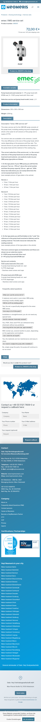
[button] (38, 8)
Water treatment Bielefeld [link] (9, 570)
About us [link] (4, 502)
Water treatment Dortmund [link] (10, 590)
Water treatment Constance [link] (10, 632)
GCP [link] (2, 520)
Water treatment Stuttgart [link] (9, 653)
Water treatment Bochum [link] (9, 573)
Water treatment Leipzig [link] (9, 635)
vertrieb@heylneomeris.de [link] (15, 469)
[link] (20, 363)
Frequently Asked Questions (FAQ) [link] (12, 505)
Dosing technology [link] (15, 15)
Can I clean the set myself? (11, 335)
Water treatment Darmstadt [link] (10, 587)
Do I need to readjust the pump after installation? (17, 344)
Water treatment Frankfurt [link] (9, 608)
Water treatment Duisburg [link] (9, 596)
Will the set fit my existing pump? (13, 303)
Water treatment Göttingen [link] (10, 611)
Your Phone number (8, 421)
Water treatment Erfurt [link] (8, 602)
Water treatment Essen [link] (8, 605)
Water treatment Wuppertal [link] (10, 659)
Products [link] (4, 15)
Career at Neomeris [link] (7, 511)
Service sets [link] (27, 15)
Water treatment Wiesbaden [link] (10, 656)
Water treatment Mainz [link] (8, 641)
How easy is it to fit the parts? (12, 311)
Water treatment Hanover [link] (9, 620)
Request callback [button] (31, 440)
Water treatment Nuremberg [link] (10, 650)
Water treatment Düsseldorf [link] (10, 599)
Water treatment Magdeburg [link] (10, 638)
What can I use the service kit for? (13, 295)
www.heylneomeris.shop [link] (14, 476)
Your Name (25, 412)
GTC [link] (2, 517)
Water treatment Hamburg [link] (9, 617)
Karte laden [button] (21, 693)
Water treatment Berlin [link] (8, 567)
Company (5, 412)
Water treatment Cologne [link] (9, 629)
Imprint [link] (3, 526)
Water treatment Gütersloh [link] (10, 614)
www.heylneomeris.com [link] (16, 474)
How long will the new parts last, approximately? (17, 327)
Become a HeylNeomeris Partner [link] (12, 514)
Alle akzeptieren (28, 719)
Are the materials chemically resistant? (14, 319)
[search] (32, 6)
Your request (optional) (9, 430)
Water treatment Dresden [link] (9, 593)
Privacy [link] (3, 523)
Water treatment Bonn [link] (8, 576)
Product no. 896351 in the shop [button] (20, 71)
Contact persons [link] (6, 508)
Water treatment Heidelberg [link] (10, 623)
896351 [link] (15, 23)
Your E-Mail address (28, 421)
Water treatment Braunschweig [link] (11, 579)
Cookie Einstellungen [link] (14, 719)
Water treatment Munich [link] (9, 647)
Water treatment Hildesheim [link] (10, 626)
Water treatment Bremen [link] (9, 582)
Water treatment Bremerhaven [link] (11, 585)
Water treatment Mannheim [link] (10, 644)
